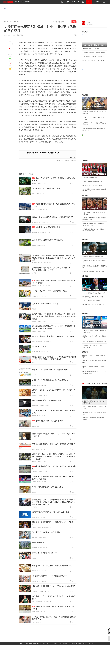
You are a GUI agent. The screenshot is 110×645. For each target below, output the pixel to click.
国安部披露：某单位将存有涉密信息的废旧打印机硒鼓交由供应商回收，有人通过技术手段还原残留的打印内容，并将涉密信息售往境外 (53, 502)
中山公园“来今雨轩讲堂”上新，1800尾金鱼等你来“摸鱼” (53, 336)
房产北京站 (72, 157)
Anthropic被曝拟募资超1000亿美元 (91, 300)
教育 (93, 383)
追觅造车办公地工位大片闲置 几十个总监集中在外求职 (53, 217)
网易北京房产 (13, 22)
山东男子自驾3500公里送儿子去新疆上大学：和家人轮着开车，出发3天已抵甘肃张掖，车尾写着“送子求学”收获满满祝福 (54, 316)
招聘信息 (55, 643)
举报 (75, 35)
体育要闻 (85, 195)
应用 (21, 1)
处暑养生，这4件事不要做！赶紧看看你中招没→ (50, 370)
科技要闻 (85, 276)
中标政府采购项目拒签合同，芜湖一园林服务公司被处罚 (53, 444)
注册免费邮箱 (95, 1)
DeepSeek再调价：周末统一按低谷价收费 (93, 293)
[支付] (79, 2)
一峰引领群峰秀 (38, 542)
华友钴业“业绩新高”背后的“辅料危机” (92, 181)
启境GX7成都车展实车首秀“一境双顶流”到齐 (94, 341)
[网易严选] (74, 2)
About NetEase (37, 643)
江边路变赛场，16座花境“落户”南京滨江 (47, 240)
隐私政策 (65, 643)
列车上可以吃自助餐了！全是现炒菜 (46, 532)
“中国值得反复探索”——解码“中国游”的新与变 (49, 576)
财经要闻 (85, 161)
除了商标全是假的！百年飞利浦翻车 (92, 185)
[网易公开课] (68, 2)
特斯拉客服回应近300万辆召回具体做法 (47, 400)
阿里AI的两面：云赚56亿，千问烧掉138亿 (93, 304)
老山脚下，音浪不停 (40, 346)
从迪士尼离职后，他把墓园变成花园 (46, 188)
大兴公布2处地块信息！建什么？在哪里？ (93, 56)
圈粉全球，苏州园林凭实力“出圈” (44, 553)
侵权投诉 (90, 643)
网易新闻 (88, 22)
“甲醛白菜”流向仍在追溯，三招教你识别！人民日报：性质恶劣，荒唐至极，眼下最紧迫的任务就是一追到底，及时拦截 (54, 258)
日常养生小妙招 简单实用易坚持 (47, 227)
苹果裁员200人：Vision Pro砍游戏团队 (92, 297)
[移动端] (62, 2)
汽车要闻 (85, 313)
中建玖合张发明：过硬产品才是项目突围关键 (43, 153)
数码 (98, 383)
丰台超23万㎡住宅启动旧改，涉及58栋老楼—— (94, 60)
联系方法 (49, 643)
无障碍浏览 (27, 1)
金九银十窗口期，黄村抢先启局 (90, 48)
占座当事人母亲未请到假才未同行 (45, 304)
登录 (89, 1)
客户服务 (60, 643)
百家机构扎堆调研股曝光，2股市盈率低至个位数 (50, 512)
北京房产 (85, 32)
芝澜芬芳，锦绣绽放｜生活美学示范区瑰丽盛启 (50, 380)
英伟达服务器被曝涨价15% (89, 177)
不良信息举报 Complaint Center (75, 643)
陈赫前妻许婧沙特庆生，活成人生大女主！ (93, 271)
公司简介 (44, 643)
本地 (88, 383)
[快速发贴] (10, 44)
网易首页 (17, 1)
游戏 (83, 383)
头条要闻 (85, 95)
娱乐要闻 (85, 240)
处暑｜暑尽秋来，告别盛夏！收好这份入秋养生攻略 (52, 566)
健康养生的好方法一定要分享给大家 (49, 421)
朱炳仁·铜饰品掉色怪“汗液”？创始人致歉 (47, 487)
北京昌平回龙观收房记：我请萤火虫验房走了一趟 (94, 52)
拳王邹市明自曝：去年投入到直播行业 (92, 256)
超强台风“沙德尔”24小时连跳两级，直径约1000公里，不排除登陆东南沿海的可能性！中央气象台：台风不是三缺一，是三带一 (53, 456)
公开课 (104, 383)
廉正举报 (85, 643)
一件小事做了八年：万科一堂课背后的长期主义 (50, 291)
